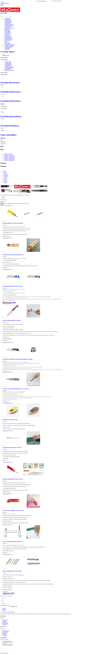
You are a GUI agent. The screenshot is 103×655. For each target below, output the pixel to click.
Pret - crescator (19, 203)
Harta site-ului (5, 632)
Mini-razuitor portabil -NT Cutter (10, 419)
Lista (3, 197)
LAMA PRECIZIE (8, 32)
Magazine (4, 633)
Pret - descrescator (25, 203)
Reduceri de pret (5, 623)
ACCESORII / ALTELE (8, 39)
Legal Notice (5, 620)
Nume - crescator (7, 203)
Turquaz (6, 180)
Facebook (4, 608)
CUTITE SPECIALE (8, 26)
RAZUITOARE (7, 27)
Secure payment (5, 622)
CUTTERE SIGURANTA (9, 25)
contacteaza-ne (3, 637)
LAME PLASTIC (8, 34)
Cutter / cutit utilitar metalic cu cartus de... (12, 320)
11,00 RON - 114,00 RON (9, 156)
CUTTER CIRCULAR (9, 24)
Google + (4, 610)
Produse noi (5, 624)
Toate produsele (3, 138)
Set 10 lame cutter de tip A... (10, 92)
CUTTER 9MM (7, 19)
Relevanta (2, 203)
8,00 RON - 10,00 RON (8, 155)
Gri (5, 170)
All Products (2, 104)
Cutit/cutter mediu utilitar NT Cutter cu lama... (13, 479)
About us (4, 621)
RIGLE (6, 41)
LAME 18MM (7, 31)
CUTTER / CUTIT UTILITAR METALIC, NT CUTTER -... (16, 388)
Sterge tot (3, 143)
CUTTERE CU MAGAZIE (9, 70)
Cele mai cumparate (6, 630)
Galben (6, 178)
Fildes (5, 182)
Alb (5, 171)
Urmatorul (5, 603)
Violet (5, 181)
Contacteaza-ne (5, 631)
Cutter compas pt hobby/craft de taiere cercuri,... (13, 254)
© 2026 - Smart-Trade (4, 653)
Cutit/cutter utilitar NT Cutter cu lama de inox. (13, 223)
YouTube (4, 609)
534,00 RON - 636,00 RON (9, 160)
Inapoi (4, 597)
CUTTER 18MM (8, 21)
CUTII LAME (7, 42)
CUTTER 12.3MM (8, 20)
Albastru (6, 176)
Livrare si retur (5, 619)
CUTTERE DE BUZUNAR (10, 44)
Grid (3, 196)
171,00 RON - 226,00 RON (9, 158)
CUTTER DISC (7, 23)
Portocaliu (6, 175)
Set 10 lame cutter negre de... (11, 116)
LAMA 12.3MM (7, 30)
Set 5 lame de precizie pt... (9, 125)
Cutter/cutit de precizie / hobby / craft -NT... (12, 447)
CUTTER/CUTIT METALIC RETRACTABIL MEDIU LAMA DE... (18, 359)
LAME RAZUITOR (8, 36)
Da (1, 139)
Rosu (5, 172)
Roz (5, 179)
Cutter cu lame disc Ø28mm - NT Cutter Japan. (13, 510)
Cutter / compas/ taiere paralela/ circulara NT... (13, 541)
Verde (5, 177)
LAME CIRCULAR (8, 47)
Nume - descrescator (13, 203)
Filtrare (2, 204)
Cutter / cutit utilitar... (8, 135)
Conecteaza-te (5, 634)
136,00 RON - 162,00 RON (9, 157)
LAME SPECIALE (8, 37)
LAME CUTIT (7, 35)
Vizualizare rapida (6, 237)
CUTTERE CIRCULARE (8, 45)
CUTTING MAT (8, 40)
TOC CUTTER (7, 43)
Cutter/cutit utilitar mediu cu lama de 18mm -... (13, 286)
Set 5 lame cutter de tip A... (10, 82)
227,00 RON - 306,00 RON (9, 159)
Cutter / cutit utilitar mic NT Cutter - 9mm (12, 571)
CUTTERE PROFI (7, 18)
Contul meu (5, 635)
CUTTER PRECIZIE (8, 22)
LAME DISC (7, 33)
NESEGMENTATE (8, 38)
